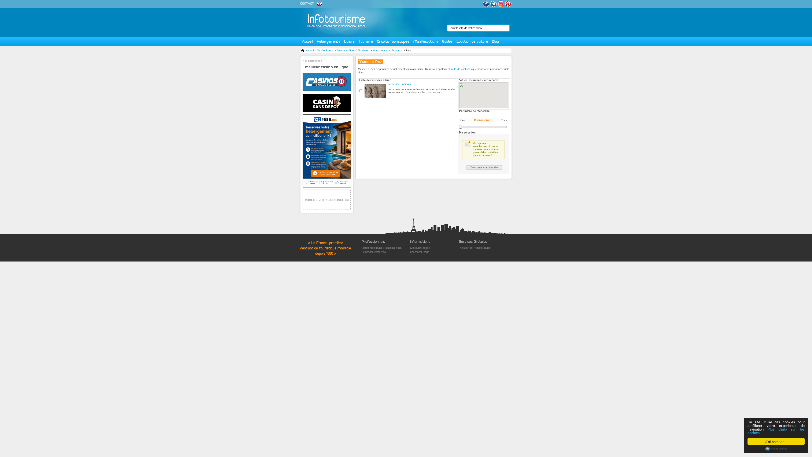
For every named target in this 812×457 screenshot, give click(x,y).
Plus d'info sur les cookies (776, 430)
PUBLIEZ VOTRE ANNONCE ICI (327, 200)
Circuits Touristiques (393, 41)
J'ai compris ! (776, 441)
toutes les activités (461, 69)
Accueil (307, 41)
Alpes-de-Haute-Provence (387, 50)
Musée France (325, 50)
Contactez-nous (419, 252)
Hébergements (328, 41)
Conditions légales (420, 248)
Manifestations (425, 41)
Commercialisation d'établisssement (382, 248)
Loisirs (349, 41)
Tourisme (366, 41)
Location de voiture (472, 41)
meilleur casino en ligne (326, 67)
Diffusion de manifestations (475, 248)
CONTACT (307, 4)
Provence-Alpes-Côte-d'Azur (353, 50)
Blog (495, 41)
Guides (447, 41)
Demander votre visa (374, 252)
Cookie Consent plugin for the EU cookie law (776, 448)
